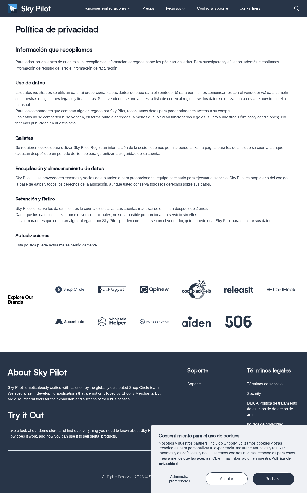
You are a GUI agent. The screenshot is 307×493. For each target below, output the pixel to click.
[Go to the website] (69, 289)
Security (254, 394)
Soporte (194, 384)
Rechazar (273, 479)
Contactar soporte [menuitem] (212, 8)
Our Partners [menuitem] (249, 8)
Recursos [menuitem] (174, 8)
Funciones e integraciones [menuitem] (105, 8)
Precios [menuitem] (148, 8)
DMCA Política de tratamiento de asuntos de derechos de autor (272, 409)
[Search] (296, 8)
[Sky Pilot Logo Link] (29, 8)
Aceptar (226, 479)
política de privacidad (265, 424)
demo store (48, 430)
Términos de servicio (265, 384)
